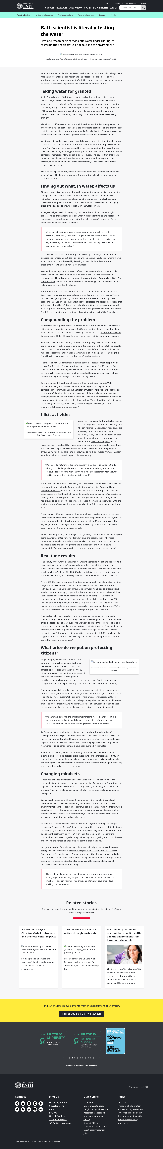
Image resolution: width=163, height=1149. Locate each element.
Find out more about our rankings (81, 1065)
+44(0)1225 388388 (58, 1119)
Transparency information (130, 1116)
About (113, 7)
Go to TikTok (17, 1109)
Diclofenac (71, 285)
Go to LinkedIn (35, 1103)
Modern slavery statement (130, 1109)
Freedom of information (129, 1106)
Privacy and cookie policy (130, 1112)
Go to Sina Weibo (29, 1109)
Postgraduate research (86, 15)
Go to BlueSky (23, 1103)
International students (94, 1116)
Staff (106, 4)
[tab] (69, 1058)
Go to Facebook (17, 1103)
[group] (52, 1041)
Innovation (75, 7)
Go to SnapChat (40, 1103)
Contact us (88, 1102)
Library (86, 1119)
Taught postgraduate (65, 15)
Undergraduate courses (44, 15)
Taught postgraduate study (96, 1109)
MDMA (79, 703)
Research (61, 7)
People (113, 15)
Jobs (85, 1133)
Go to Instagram (29, 1103)
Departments (100, 7)
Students (117, 4)
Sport (87, 7)
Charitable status (22, 1141)
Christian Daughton (100, 441)
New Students (131, 4)
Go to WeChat (23, 1109)
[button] (64, 1058)
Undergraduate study (93, 1106)
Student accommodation (95, 1126)
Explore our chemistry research (81, 1014)
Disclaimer (123, 1102)
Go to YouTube (35, 1109)
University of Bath (26, 6)
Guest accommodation (94, 1130)
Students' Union (91, 1123)
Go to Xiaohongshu (40, 1109)
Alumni (143, 4)
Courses (49, 7)
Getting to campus (62, 1123)
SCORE (112, 465)
